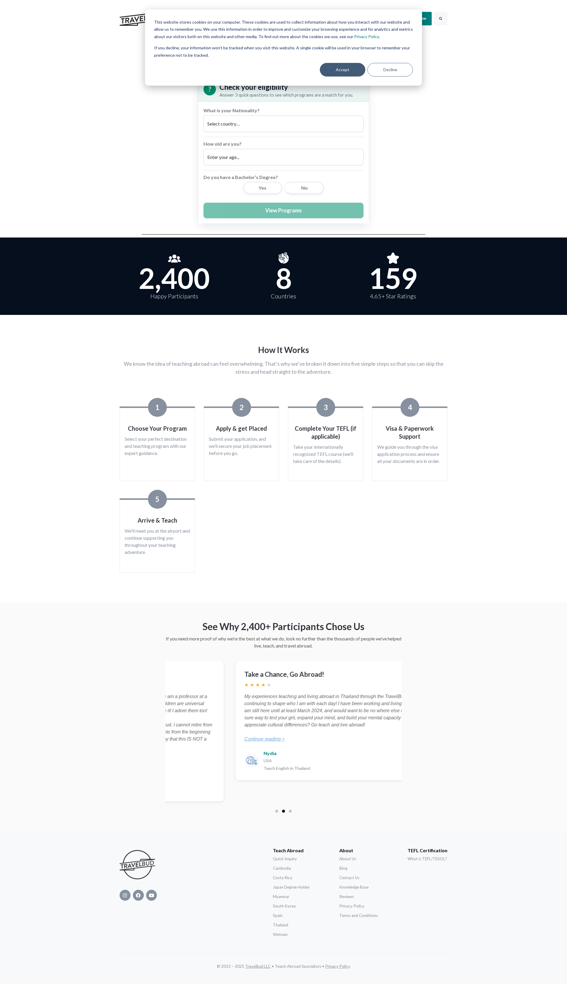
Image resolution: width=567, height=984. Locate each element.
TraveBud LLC (258, 966)
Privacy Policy (366, 36)
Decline (390, 69)
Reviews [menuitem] (346, 896)
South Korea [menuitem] (284, 906)
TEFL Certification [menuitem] (427, 850)
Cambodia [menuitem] (282, 868)
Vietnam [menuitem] (280, 934)
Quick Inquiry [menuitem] (285, 858)
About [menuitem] (346, 850)
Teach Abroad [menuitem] (288, 850)
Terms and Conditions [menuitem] (358, 915)
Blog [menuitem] (343, 868)
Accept (342, 69)
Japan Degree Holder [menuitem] (291, 887)
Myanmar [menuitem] (281, 896)
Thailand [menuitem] (280, 925)
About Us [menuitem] (347, 858)
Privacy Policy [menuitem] (351, 906)
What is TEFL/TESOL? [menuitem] (427, 858)
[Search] (440, 18)
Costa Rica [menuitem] (282, 877)
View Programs (283, 210)
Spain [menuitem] (278, 915)
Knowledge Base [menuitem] (354, 887)
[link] (142, 18)
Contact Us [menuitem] (349, 877)
